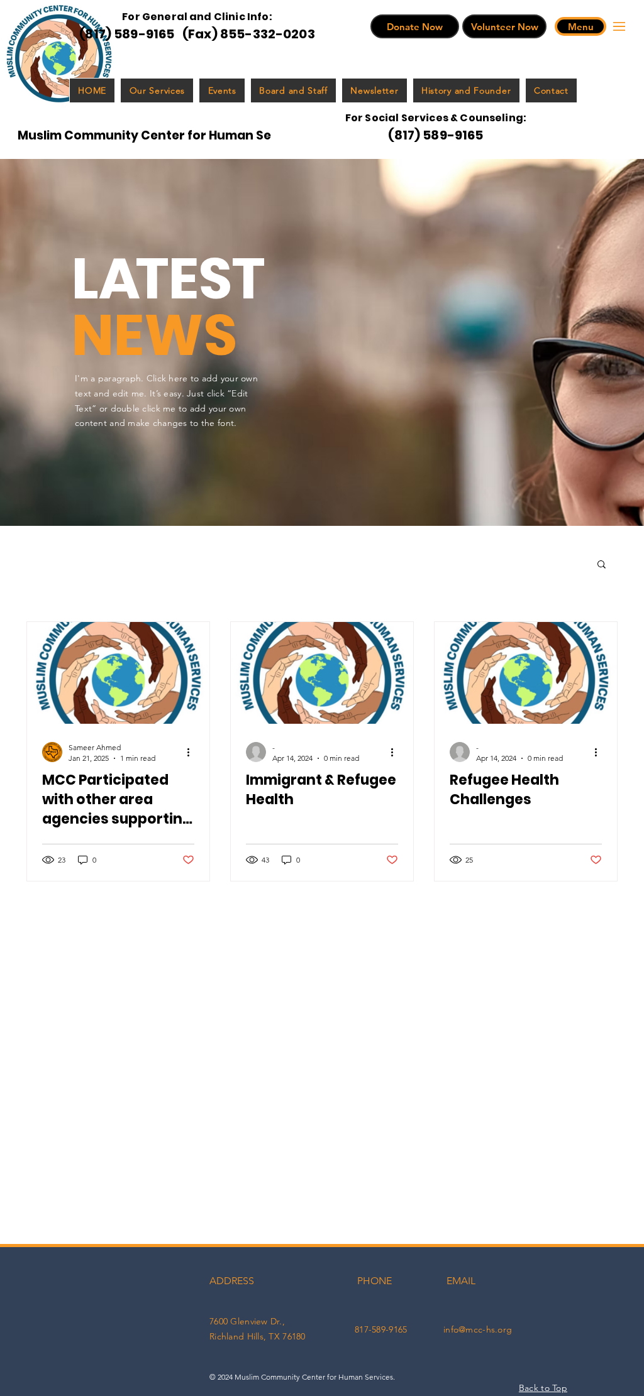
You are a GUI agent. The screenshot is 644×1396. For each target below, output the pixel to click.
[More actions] (192, 752)
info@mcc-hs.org (477, 1329)
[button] (580, 26)
